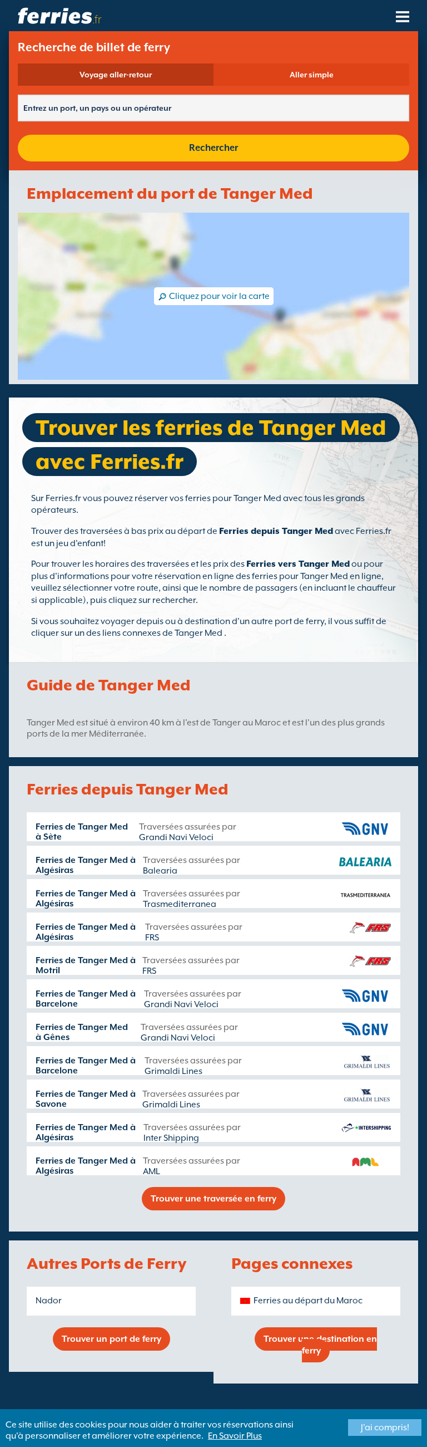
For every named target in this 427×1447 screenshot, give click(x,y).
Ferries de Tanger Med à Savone (86, 1099)
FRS (152, 938)
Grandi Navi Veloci (176, 837)
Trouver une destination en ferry (320, 1345)
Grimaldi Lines (173, 1071)
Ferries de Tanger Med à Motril (86, 965)
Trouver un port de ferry (111, 1339)
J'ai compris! (385, 1428)
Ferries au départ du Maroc (308, 1301)
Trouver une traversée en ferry (213, 1199)
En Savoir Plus (235, 1436)
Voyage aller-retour (116, 74)
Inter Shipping (171, 1138)
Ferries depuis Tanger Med (276, 531)
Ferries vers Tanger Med (298, 564)
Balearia (160, 871)
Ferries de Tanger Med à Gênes (82, 1032)
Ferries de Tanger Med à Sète (82, 832)
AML (151, 1171)
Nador (49, 1301)
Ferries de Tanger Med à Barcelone (86, 999)
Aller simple (312, 74)
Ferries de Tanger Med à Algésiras (86, 865)
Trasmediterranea (179, 904)
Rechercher (213, 148)
